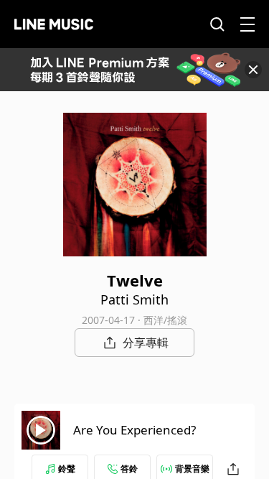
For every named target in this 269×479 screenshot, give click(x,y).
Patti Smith (134, 299)
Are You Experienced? (134, 430)
